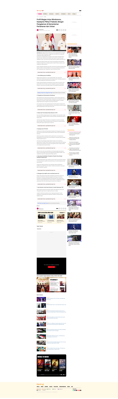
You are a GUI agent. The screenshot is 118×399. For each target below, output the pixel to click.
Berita (45, 16)
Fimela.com (39, 390)
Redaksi (42, 386)
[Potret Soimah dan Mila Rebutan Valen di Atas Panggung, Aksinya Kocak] (62, 289)
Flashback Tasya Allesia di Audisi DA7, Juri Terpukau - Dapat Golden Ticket (73, 231)
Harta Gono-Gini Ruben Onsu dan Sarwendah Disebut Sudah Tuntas (74, 113)
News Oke (39, 228)
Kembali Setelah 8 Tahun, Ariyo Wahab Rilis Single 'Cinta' (46, 72)
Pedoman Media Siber (62, 386)
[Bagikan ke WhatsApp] (65, 30)
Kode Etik (50, 386)
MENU (80, 10)
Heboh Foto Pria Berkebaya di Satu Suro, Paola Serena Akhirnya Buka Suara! (74, 220)
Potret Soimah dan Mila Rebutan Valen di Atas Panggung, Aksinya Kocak (54, 290)
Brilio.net (44, 390)
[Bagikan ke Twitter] (61, 30)
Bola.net (49, 389)
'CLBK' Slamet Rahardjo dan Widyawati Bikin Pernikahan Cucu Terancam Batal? (74, 101)
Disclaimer (46, 386)
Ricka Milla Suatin (41, 29)
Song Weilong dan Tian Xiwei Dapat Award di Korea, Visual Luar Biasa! (74, 78)
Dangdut (48, 297)
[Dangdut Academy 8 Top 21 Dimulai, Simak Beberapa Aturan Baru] (62, 283)
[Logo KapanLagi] (40, 10)
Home (37, 16)
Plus (47, 309)
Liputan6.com (39, 389)
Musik (48, 303)
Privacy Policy (56, 386)
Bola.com (55, 389)
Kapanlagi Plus (41, 16)
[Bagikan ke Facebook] (59, 30)
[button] (63, 30)
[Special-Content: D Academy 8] (43, 284)
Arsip (72, 386)
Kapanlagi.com (45, 389)
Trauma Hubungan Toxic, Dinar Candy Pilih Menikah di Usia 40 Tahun (74, 124)
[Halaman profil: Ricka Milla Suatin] (38, 30)
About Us (38, 386)
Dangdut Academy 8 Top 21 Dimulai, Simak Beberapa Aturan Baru (54, 284)
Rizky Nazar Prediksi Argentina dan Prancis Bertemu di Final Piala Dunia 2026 (74, 67)
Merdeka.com (60, 389)
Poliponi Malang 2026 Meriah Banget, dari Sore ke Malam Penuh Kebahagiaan (74, 90)
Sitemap (68, 386)
